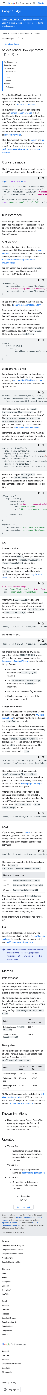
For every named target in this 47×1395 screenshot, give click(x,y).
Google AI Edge (11, 11)
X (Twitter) (6, 1290)
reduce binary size (12, 135)
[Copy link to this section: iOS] (8, 543)
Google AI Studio (9, 1318)
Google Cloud (7, 1326)
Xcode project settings (31, 783)
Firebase (5, 1314)
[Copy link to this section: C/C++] (12, 827)
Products (13, 33)
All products (7, 1372)
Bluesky (5, 1278)
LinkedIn (5, 1286)
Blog (4, 1273)
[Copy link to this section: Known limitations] (29, 1113)
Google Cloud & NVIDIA (11, 1262)
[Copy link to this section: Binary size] (17, 1045)
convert (34, 140)
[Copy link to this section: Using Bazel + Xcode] (24, 706)
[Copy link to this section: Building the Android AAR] (28, 369)
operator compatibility (26, 104)
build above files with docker (27, 427)
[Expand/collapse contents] (16, 62)
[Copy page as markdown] (13, 54)
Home (4, 33)
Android (5, 1305)
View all (5, 1335)
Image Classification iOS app (15, 661)
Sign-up (19, 23)
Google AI (6, 1368)
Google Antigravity (9, 1322)
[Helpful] (18, 39)
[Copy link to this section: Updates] (16, 1139)
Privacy (13, 1383)
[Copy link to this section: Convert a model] (28, 162)
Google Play (7, 1330)
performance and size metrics (16, 149)
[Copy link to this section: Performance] (21, 978)
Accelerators (7, 1258)
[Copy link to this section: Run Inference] (24, 215)
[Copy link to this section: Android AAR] (19, 241)
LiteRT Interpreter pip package (19, 942)
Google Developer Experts (12, 1254)
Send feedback (12, 44)
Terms (4, 1383)
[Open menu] (4, 3)
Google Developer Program (13, 1245)
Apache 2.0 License (9, 1223)
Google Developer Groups (12, 1250)
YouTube (6, 1294)
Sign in (41, 3)
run (43, 140)
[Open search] (34, 3)
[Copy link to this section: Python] (13, 927)
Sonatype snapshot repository (27, 305)
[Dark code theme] (39, 178)
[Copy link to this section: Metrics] (15, 971)
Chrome (5, 1310)
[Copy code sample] (43, 178)
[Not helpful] (22, 39)
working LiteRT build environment (28, 380)
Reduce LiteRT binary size (21, 1103)
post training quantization (33, 1173)
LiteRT (38, 33)
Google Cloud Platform (11, 1364)
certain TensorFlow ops (21, 113)
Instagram (6, 1282)
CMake (27, 832)
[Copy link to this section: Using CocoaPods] (22, 548)
